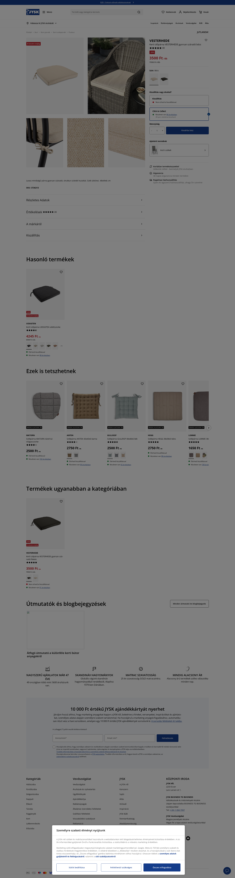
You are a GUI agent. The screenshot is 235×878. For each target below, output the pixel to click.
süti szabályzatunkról (105, 856)
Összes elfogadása (162, 867)
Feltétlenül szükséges (121, 867)
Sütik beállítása (77, 867)
